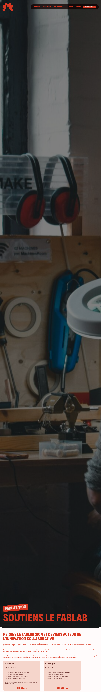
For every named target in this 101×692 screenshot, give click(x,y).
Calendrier (70, 7)
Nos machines (47, 7)
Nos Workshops (58, 7)
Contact (78, 7)
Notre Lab (37, 7)
